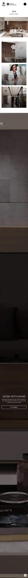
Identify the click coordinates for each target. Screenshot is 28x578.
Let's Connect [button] (14, 407)
